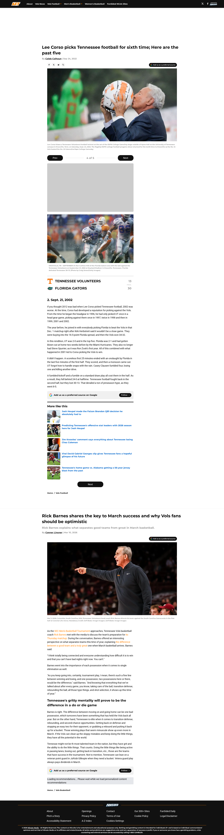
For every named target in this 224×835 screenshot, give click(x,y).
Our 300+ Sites (142, 811)
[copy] (63, 65)
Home (50, 493)
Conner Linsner (53, 532)
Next (125, 158)
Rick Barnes (60, 634)
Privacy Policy (89, 816)
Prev (55, 158)
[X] (203, 4)
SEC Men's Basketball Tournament (72, 631)
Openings (87, 811)
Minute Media (33, 828)
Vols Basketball (63, 790)
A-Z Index (87, 820)
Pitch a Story (53, 816)
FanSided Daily (167, 811)
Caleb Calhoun (53, 58)
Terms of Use (113, 816)
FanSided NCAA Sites (117, 4)
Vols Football (62, 493)
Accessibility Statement (59, 820)
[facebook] (207, 4)
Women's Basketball (94, 4)
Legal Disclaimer (168, 816)
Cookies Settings (115, 820)
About (30, 4)
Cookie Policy (141, 816)
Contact (110, 811)
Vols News (40, 4)
